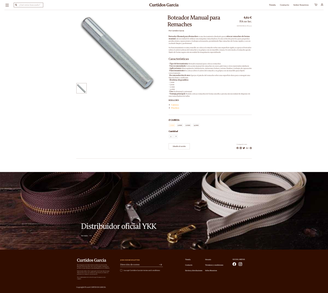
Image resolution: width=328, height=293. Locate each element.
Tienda (272, 5)
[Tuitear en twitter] (244, 148)
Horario (208, 259)
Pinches (175, 108)
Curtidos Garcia (178, 30)
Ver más (84, 236)
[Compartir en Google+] (247, 148)
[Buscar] (16, 5)
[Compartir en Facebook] (238, 148)
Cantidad (173, 131)
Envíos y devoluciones (193, 270)
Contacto (284, 5)
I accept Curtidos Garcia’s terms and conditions (142, 270)
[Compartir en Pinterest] (251, 148)
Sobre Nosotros (301, 5)
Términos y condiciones (214, 265)
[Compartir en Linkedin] (241, 148)
